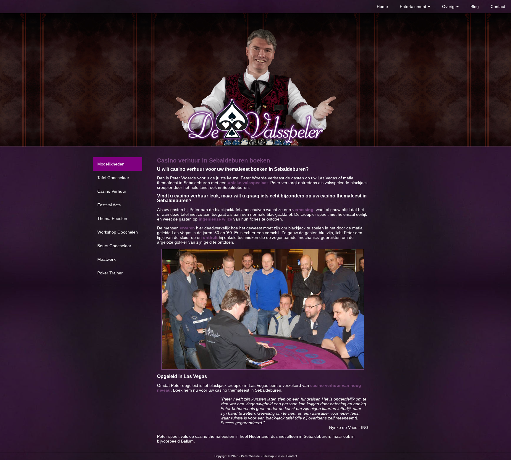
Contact (498, 6)
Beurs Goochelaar (114, 245)
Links (280, 456)
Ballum (187, 441)
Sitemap (268, 456)
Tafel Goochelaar (113, 177)
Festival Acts (109, 204)
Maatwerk (106, 259)
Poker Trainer (110, 273)
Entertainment (413, 6)
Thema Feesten (112, 218)
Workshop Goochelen (117, 232)
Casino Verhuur (111, 191)
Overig (449, 6)
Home (382, 6)
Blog (474, 6)
